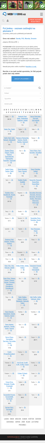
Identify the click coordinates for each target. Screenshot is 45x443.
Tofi (35, 298)
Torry (9, 340)
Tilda (22, 267)
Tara (35, 151)
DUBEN (24, 419)
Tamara (22, 140)
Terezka (35, 197)
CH (26, 110)
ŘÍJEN (28, 422)
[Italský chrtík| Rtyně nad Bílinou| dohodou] (28, 5)
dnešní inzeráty (25, 437)
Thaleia (9, 241)
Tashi (9, 170)
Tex (35, 230)
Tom (9, 314)
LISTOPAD (35, 422)
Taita (9, 129)
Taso (22, 170)
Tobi (22, 300)
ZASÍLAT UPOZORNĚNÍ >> (22, 79)
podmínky (34, 437)
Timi (9, 283)
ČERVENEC (10, 422)
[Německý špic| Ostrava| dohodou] (12, 5)
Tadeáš (22, 118)
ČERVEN (38, 419)
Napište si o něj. (31, 66)
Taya (35, 170)
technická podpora (13, 437)
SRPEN (17, 422)
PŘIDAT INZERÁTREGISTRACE (35, 21)
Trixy (9, 384)
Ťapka (9, 155)
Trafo (9, 353)
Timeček (35, 268)
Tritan (22, 373)
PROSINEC (22, 425)
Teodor (9, 195)
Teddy (22, 181)
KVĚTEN (31, 419)
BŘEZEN (18, 419)
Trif (22, 363)
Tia (20, 259)
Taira (35, 118)
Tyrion (9, 408)
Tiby (9, 267)
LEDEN (6, 419)
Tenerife (35, 182)
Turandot (9, 397)
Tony (9, 326)
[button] (41, 14)
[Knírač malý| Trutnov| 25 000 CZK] (20, 5)
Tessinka (35, 219)
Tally (9, 139)
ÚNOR (12, 419)
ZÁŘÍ (23, 422)
